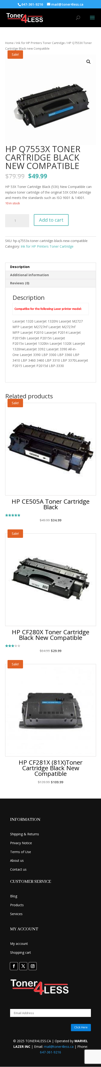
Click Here (81, 1027)
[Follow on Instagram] (32, 966)
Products (17, 905)
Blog (13, 896)
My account (19, 943)
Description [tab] (20, 266)
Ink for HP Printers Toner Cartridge (40, 43)
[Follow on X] (23, 966)
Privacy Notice (21, 843)
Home (9, 43)
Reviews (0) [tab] (19, 283)
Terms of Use (20, 852)
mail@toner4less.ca (59, 1046)
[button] (88, 62)
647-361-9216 (50, 1052)
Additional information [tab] (29, 275)
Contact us (18, 869)
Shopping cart (20, 952)
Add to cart (51, 220)
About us (17, 860)
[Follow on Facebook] (14, 966)
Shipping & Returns (24, 834)
